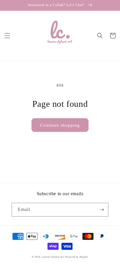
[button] (7, 35)
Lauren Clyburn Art (53, 257)
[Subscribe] (101, 210)
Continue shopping (60, 125)
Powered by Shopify (76, 257)
